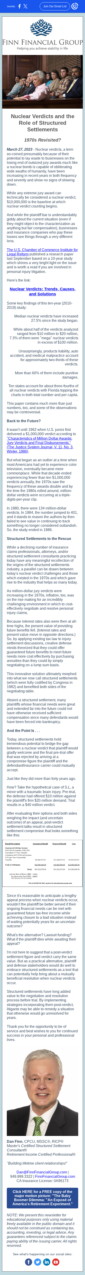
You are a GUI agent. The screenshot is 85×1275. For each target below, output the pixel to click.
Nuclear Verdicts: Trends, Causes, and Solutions (42, 291)
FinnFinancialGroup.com (55, 1176)
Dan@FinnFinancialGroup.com (42, 1172)
